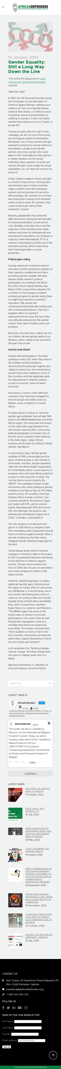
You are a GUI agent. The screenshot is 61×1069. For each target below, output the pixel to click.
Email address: (10, 1040)
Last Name (8, 1028)
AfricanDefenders (23, 724)
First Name (8, 1021)
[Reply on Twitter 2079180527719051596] (11, 762)
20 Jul (35, 724)
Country (6, 1034)
